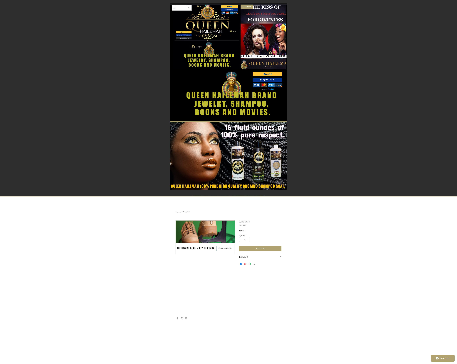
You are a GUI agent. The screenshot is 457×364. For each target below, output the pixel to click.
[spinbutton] (245, 240)
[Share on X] (254, 264)
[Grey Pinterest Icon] (186, 318)
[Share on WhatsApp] (249, 264)
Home (178, 212)
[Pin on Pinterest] (245, 264)
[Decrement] (241, 240)
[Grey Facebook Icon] (177, 318)
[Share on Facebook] (240, 264)
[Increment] (248, 240)
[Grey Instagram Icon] (181, 318)
